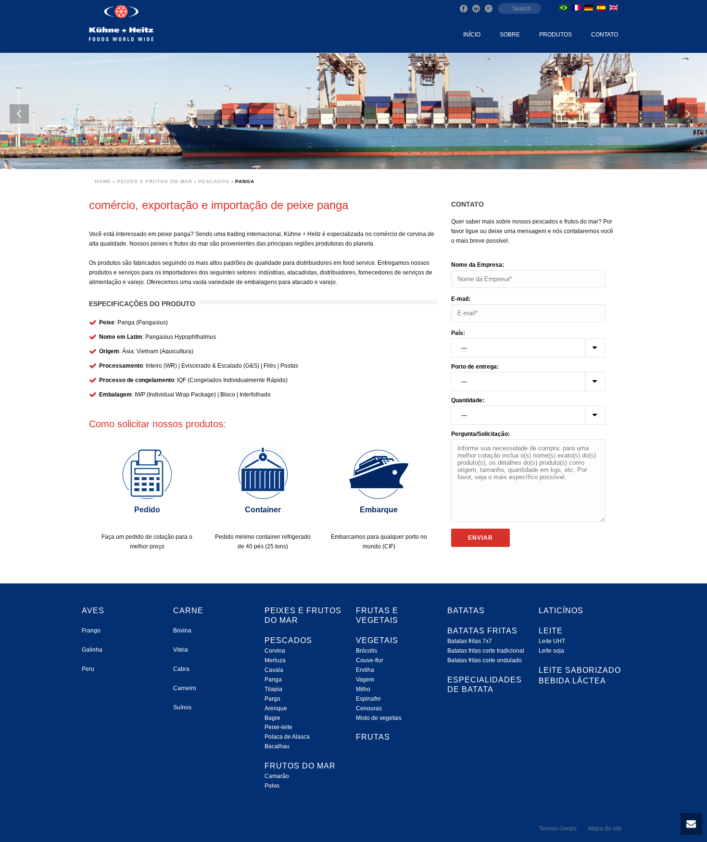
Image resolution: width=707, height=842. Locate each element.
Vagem (365, 679)
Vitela (180, 649)
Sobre (510, 34)
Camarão (277, 776)
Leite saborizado (580, 670)
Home (103, 181)
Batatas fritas (482, 631)
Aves (93, 611)
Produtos (555, 34)
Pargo (272, 698)
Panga (273, 679)
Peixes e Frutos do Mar (154, 181)
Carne (188, 611)
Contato (604, 34)
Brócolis (366, 650)
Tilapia (273, 689)
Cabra (181, 669)
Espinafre (368, 698)
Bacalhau (277, 746)
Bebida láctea (572, 681)
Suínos (182, 707)
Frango (91, 630)
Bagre (272, 718)
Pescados (213, 181)
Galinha (92, 649)
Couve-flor (369, 660)
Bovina (182, 630)
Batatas (466, 611)
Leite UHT (552, 641)
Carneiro (184, 688)
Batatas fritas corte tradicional (485, 650)
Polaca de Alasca (287, 736)
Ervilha (365, 670)
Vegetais (377, 640)
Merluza (275, 660)
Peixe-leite (278, 727)
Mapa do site (605, 828)
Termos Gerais (558, 828)
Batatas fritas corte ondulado (484, 660)
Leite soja (551, 650)
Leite (551, 631)
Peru (88, 669)
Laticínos (561, 611)
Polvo (272, 785)
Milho (363, 689)
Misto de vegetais (379, 718)
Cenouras (369, 708)
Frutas (373, 737)
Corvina (275, 650)
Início (471, 34)
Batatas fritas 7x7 (469, 641)
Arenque (276, 708)
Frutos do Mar (300, 766)
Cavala (274, 670)
